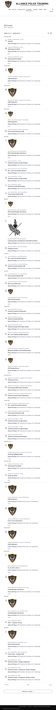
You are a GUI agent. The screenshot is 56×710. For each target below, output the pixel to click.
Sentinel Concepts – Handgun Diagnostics (19, 662)
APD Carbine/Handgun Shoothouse (17, 153)
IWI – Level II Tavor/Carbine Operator (17, 258)
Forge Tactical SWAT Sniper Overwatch (18, 387)
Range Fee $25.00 (12, 475)
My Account (51, 10)
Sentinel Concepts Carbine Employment (18, 395)
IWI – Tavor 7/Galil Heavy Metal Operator (18, 334)
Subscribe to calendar (27, 691)
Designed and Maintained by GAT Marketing (41, 706)
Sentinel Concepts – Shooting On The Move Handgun (22, 669)
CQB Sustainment (12, 78)
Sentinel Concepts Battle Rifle (15, 319)
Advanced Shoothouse (14, 644)
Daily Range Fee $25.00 (14, 49)
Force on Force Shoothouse (15, 521)
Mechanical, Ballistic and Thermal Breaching (19, 350)
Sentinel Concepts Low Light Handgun (18, 163)
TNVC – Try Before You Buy (15, 622)
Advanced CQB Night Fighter (15, 454)
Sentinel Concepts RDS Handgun (16, 186)
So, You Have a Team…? (14, 568)
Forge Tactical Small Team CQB (16, 131)
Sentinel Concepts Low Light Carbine (17, 178)
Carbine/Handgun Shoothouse (16, 589)
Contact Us (30, 706)
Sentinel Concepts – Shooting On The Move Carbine (21, 677)
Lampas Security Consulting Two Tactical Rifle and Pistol (22, 241)
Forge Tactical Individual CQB (15, 194)
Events (5, 27)
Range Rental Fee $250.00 (14, 59)
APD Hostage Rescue (13, 368)
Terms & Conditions (22, 706)
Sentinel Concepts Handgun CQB (16, 266)
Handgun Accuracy (13, 248)
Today (28, 684)
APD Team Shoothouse (14, 299)
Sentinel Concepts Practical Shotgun (17, 436)
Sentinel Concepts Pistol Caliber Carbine (18, 327)
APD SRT (10, 41)
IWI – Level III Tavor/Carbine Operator (17, 405)
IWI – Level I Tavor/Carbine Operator (17, 170)
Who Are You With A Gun (14, 283)
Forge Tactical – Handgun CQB (16, 654)
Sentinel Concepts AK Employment (17, 311)
